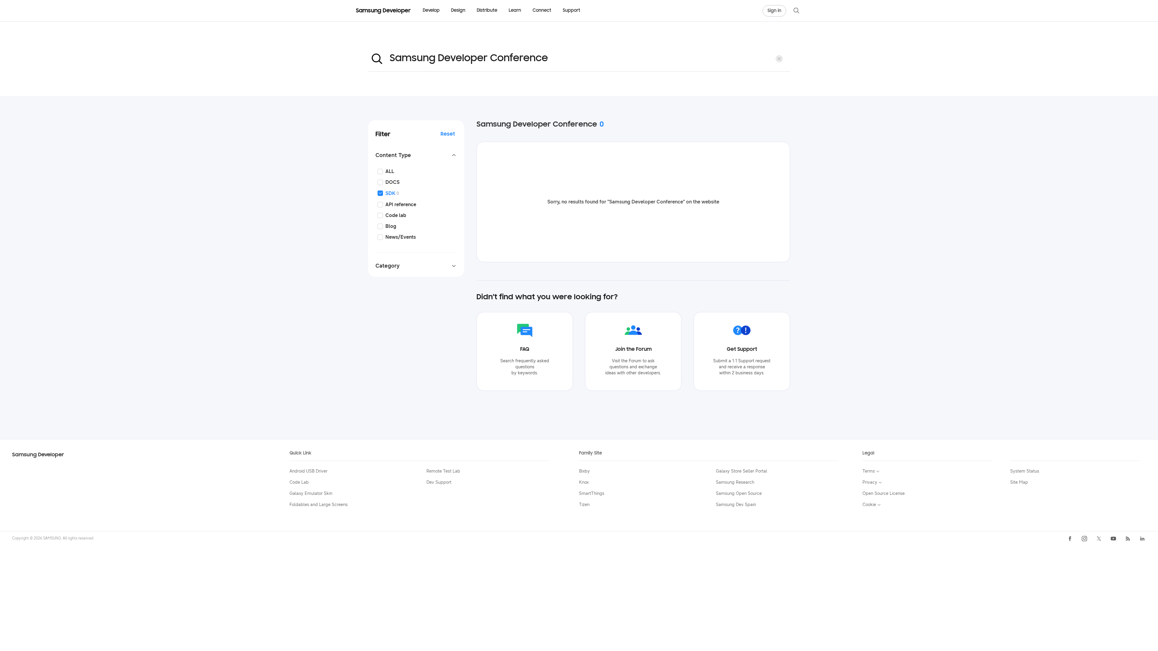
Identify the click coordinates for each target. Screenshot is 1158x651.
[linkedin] (1142, 538)
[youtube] (1113, 538)
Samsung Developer (38, 455)
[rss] (1127, 538)
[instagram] (1084, 538)
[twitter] (1099, 538)
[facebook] (1070, 538)
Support (571, 10)
